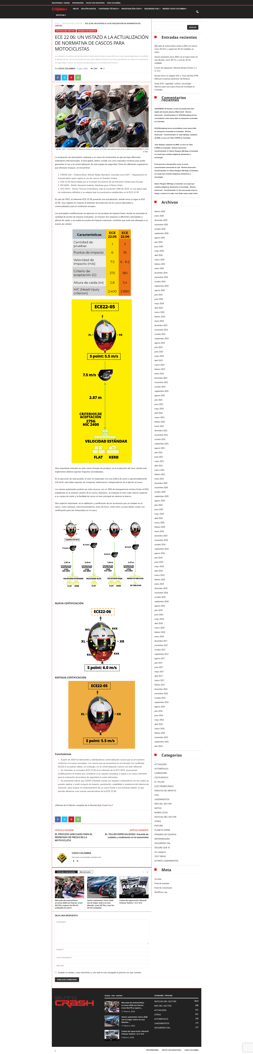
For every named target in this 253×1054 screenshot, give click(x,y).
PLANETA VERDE (162, 830)
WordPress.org (160, 892)
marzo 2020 (159, 523)
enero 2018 (159, 636)
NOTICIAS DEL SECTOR (72, 23)
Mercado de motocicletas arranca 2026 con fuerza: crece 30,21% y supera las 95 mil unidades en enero (68, 904)
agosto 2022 (159, 395)
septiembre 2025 (161, 233)
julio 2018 (158, 610)
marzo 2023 (159, 365)
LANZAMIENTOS (161, 799)
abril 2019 (158, 571)
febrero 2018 (159, 632)
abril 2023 (158, 360)
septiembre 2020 (161, 496)
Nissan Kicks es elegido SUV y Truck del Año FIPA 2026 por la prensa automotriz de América (176, 77)
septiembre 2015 (161, 742)
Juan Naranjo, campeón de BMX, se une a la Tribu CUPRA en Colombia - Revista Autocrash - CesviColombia (173, 148)
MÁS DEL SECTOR (162, 804)
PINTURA (158, 826)
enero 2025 (159, 268)
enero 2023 (159, 374)
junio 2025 (158, 246)
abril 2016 (158, 724)
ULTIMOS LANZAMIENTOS (166, 861)
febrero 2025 (159, 264)
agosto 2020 (159, 501)
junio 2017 (158, 667)
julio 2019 (158, 558)
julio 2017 (158, 663)
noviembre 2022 (161, 382)
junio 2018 (158, 615)
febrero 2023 (159, 369)
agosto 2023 (159, 343)
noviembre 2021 (161, 435)
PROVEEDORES (78, 3)
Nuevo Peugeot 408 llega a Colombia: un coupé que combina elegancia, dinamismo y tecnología (176, 154)
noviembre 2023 (161, 330)
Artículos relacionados (66, 872)
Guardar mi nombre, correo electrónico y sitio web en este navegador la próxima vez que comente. (100, 972)
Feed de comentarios (163, 888)
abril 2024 (158, 308)
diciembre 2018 (160, 588)
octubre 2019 (159, 544)
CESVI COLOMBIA (113, 3)
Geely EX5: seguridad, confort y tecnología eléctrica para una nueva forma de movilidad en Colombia (174, 87)
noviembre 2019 (161, 540)
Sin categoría (160, 852)
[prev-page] (143, 872)
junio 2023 (158, 352)
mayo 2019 (159, 566)
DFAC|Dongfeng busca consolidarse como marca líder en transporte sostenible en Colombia (176, 118)
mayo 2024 (159, 303)
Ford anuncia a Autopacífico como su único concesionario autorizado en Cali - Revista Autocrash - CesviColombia (175, 167)
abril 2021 (158, 466)
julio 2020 (158, 505)
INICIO (76, 8)
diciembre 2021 (160, 430)
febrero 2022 (159, 422)
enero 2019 (159, 584)
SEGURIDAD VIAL (162, 843)
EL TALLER (159, 782)
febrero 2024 (159, 317)
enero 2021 (159, 479)
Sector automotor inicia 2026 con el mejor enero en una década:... (134, 1019)
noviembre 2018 (161, 593)
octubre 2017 (159, 650)
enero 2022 (159, 426)
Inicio (57, 23)
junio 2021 (158, 457)
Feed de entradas (161, 883)
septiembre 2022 (161, 391)
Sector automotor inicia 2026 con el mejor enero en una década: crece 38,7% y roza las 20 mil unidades (100, 904)
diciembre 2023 (160, 325)
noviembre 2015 (161, 737)
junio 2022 (158, 404)
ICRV (156, 795)
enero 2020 (159, 531)
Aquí (110, 805)
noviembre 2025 (161, 225)
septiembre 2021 (161, 444)
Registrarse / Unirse (61, 3)
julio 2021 (158, 452)
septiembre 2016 (161, 702)
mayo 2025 (159, 251)
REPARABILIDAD (162, 839)
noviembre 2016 (161, 693)
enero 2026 (159, 216)
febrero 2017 (159, 685)
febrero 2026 (159, 211)
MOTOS (157, 808)
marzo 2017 (159, 680)
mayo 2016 (159, 720)
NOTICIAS (60, 15)
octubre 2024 (159, 281)
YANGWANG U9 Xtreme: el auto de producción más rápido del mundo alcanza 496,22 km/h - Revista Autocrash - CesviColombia (174, 112)
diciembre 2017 (160, 641)
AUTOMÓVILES (161, 769)
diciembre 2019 (160, 536)
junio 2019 (158, 562)
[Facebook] (58, 77)
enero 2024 (159, 321)
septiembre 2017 (161, 654)
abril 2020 (158, 518)
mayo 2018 (159, 619)
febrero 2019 (159, 579)
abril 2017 (158, 676)
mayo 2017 (159, 672)
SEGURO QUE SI (162, 848)
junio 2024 (158, 299)
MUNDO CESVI (161, 812)
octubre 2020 (159, 492)
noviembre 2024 (161, 277)
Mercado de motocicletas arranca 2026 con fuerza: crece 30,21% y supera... (132, 1005)
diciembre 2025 (160, 220)
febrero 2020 (159, 527)
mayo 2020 (159, 514)
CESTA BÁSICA (161, 777)
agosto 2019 (159, 553)
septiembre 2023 (161, 338)
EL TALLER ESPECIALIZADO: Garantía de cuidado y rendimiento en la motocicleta (126, 836)
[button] (197, 12)
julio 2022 (158, 400)
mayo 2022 (159, 409)
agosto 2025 (159, 238)
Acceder (157, 879)
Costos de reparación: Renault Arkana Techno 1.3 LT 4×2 (133, 901)
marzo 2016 (159, 729)
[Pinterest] (71, 77)
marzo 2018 (159, 628)
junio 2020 (158, 509)
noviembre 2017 (161, 645)
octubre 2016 (159, 698)
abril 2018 (158, 623)
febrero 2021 (159, 474)
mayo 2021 (159, 461)
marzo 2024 (159, 312)
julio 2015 (158, 746)
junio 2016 (158, 715)
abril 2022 (158, 413)
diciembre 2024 (160, 273)
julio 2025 (158, 242)
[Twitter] (64, 77)
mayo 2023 (159, 356)
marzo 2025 (159, 260)
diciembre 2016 (160, 689)
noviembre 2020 (161, 487)
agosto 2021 (159, 448)
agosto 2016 (159, 707)
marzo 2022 (159, 417)
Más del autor (85, 872)
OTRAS (157, 821)
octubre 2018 (159, 597)
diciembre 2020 (160, 483)
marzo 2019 (159, 575)
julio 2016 (158, 711)
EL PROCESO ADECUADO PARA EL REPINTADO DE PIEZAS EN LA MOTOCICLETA (74, 837)
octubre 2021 (159, 439)
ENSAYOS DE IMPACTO (165, 791)
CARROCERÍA (160, 773)
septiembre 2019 (161, 549)
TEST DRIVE (160, 856)
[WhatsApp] (78, 77)
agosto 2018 (159, 606)
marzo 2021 (159, 470)
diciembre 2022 (160, 378)
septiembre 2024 (161, 286)
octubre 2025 (159, 229)
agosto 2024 (159, 290)
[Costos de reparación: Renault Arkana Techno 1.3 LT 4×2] (134, 887)
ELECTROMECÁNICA (163, 786)
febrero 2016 (159, 733)
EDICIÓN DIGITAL (88, 8)
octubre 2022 (159, 387)
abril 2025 (158, 255)
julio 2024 (158, 295)
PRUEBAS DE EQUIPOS (87, 31)
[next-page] (147, 872)
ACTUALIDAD (160, 764)
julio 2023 (158, 347)
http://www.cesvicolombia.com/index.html (86, 857)
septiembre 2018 (161, 601)
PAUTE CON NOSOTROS (95, 3)
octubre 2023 (159, 334)
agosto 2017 (159, 658)
